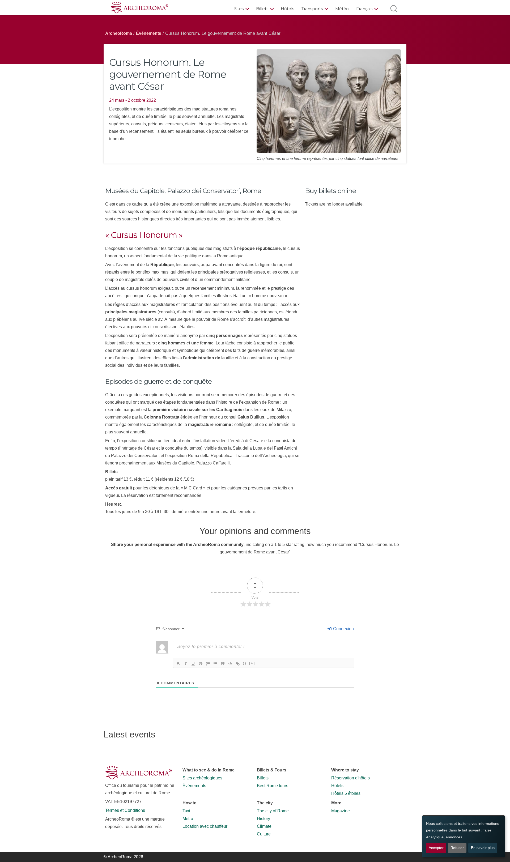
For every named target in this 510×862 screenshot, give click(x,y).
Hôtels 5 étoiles (345, 793)
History (263, 818)
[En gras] (178, 663)
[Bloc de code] (230, 663)
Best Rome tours (272, 785)
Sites (239, 8)
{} (244, 663)
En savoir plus (483, 848)
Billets (262, 8)
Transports (312, 8)
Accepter (436, 848)
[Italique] (185, 663)
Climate (264, 826)
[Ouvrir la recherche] (393, 8)
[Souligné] (193, 663)
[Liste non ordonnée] (215, 663)
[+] (252, 663)
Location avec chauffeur (204, 826)
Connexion (343, 628)
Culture (264, 834)
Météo (342, 8)
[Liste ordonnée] (208, 663)
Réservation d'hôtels (350, 778)
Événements (148, 33)
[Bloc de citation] (223, 663)
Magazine (340, 811)
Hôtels (287, 8)
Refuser (457, 848)
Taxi (186, 811)
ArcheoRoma (118, 33)
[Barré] (200, 663)
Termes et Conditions (125, 810)
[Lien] (237, 663)
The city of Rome (273, 811)
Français (364, 8)
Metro (187, 818)
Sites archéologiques (202, 778)
